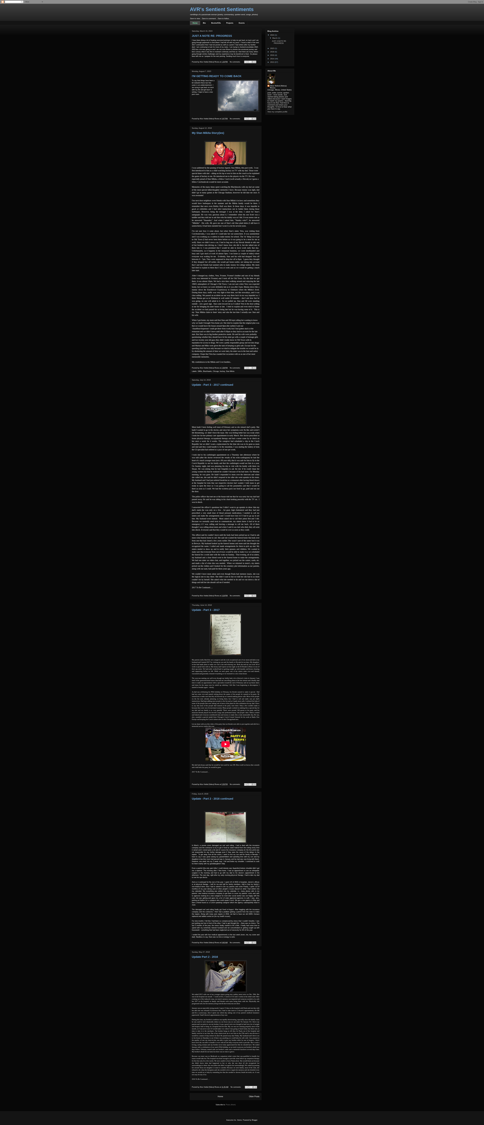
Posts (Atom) (231, 1105)
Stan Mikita (230, 371)
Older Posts (254, 1096)
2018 (272, 52)
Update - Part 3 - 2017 (206, 609)
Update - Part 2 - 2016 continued (212, 798)
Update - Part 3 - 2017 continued (212, 384)
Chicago (216, 371)
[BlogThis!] (248, 62)
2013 (272, 62)
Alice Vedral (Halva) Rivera (278, 87)
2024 (272, 35)
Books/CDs (216, 23)
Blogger (254, 1120)
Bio (204, 23)
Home (195, 23)
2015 (272, 55)
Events (242, 23)
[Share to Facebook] (252, 62)
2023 (272, 48)
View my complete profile (277, 112)
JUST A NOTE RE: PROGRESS (212, 35)
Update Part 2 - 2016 (205, 956)
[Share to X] (250, 62)
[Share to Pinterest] (255, 62)
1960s (200, 371)
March (275, 38)
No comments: (235, 62)
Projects (229, 23)
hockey (222, 371)
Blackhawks (207, 371)
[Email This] (245, 62)
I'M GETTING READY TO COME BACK (216, 76)
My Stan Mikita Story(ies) (208, 132)
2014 (272, 59)
